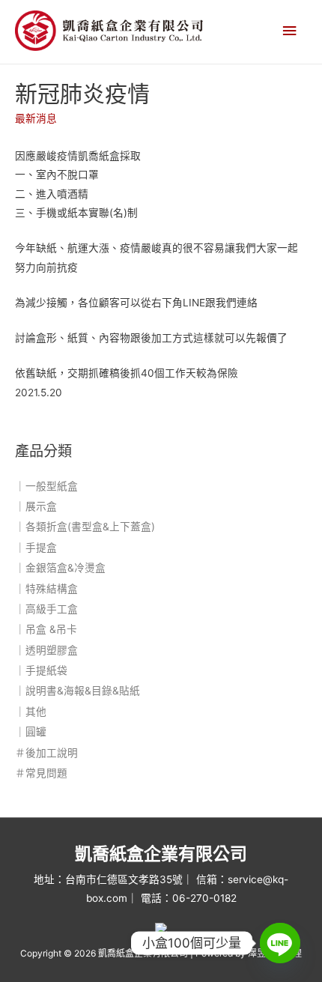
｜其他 (30, 712)
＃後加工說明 (46, 753)
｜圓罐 (30, 732)
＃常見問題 (41, 773)
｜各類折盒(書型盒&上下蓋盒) (85, 527)
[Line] (280, 943)
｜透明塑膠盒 (46, 650)
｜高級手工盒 (46, 609)
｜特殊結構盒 (46, 589)
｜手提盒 (36, 548)
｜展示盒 (36, 506)
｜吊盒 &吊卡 (46, 629)
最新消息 (36, 118)
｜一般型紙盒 (46, 486)
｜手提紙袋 (41, 670)
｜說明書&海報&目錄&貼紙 (77, 691)
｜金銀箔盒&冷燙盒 (60, 568)
